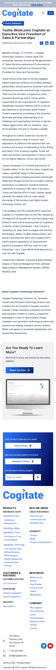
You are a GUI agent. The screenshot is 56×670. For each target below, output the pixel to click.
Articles (33, 581)
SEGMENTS (34, 531)
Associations (9, 606)
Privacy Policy (23, 662)
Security (8, 566)
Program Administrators (41, 542)
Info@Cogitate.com (18, 656)
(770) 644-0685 (16, 651)
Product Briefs (36, 588)
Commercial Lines (38, 519)
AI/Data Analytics (12, 552)
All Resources (36, 577)
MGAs (32, 539)
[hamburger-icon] (50, 13)
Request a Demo (37, 621)
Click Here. (37, 5)
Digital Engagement (13, 559)
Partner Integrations (12, 593)
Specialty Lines (36, 523)
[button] (43, 13)
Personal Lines (36, 516)
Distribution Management (10, 522)
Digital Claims (11, 532)
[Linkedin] (44, 646)
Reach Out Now (18, 370)
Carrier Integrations (12, 596)
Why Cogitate (36, 608)
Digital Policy (11, 516)
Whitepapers (35, 594)
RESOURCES (36, 572)
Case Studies (36, 584)
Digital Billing (11, 528)
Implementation (11, 562)
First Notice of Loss (12, 536)
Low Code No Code (12, 549)
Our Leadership (37, 611)
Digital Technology (14, 545)
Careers (33, 628)
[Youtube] (50, 646)
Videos (33, 591)
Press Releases (37, 618)
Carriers (33, 535)
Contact (33, 625)
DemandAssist (11, 540)
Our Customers (10, 583)
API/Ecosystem (11, 555)
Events (33, 614)
